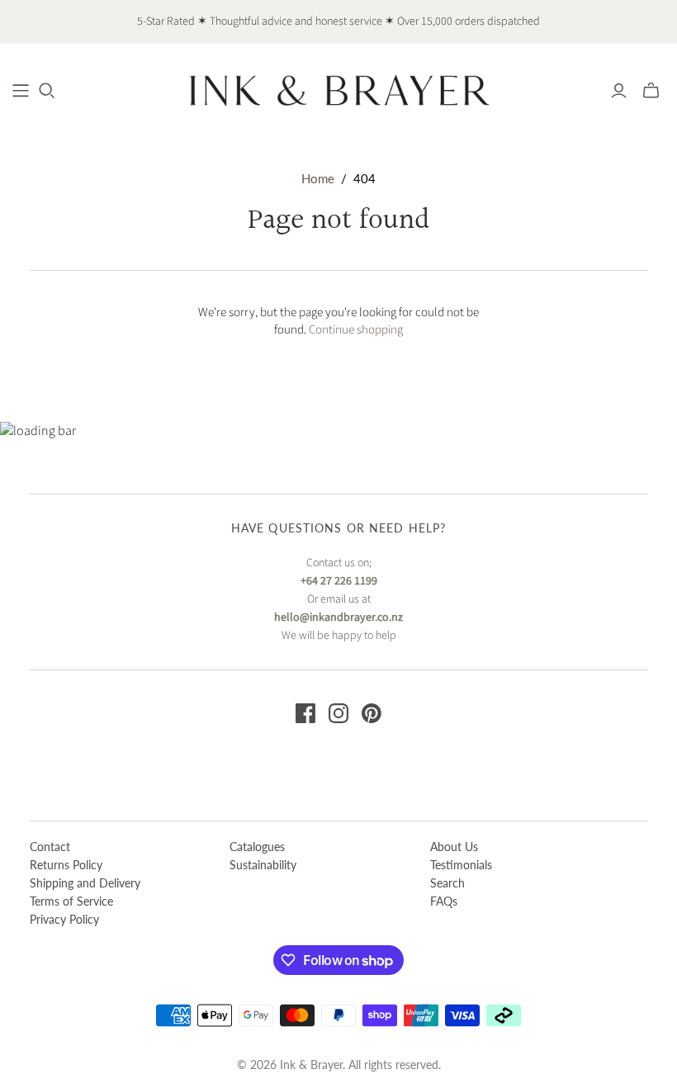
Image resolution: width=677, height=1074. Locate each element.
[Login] (618, 91)
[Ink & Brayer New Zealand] (338, 90)
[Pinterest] (371, 713)
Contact (50, 847)
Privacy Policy (64, 919)
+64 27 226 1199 (339, 581)
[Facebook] (305, 713)
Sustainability (263, 865)
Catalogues (257, 847)
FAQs (443, 901)
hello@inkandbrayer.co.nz (338, 617)
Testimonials (461, 865)
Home (317, 178)
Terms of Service (71, 901)
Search (447, 883)
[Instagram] (338, 713)
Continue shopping (356, 329)
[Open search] (47, 91)
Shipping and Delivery (85, 883)
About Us (454, 847)
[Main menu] (20, 91)
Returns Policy (66, 865)
